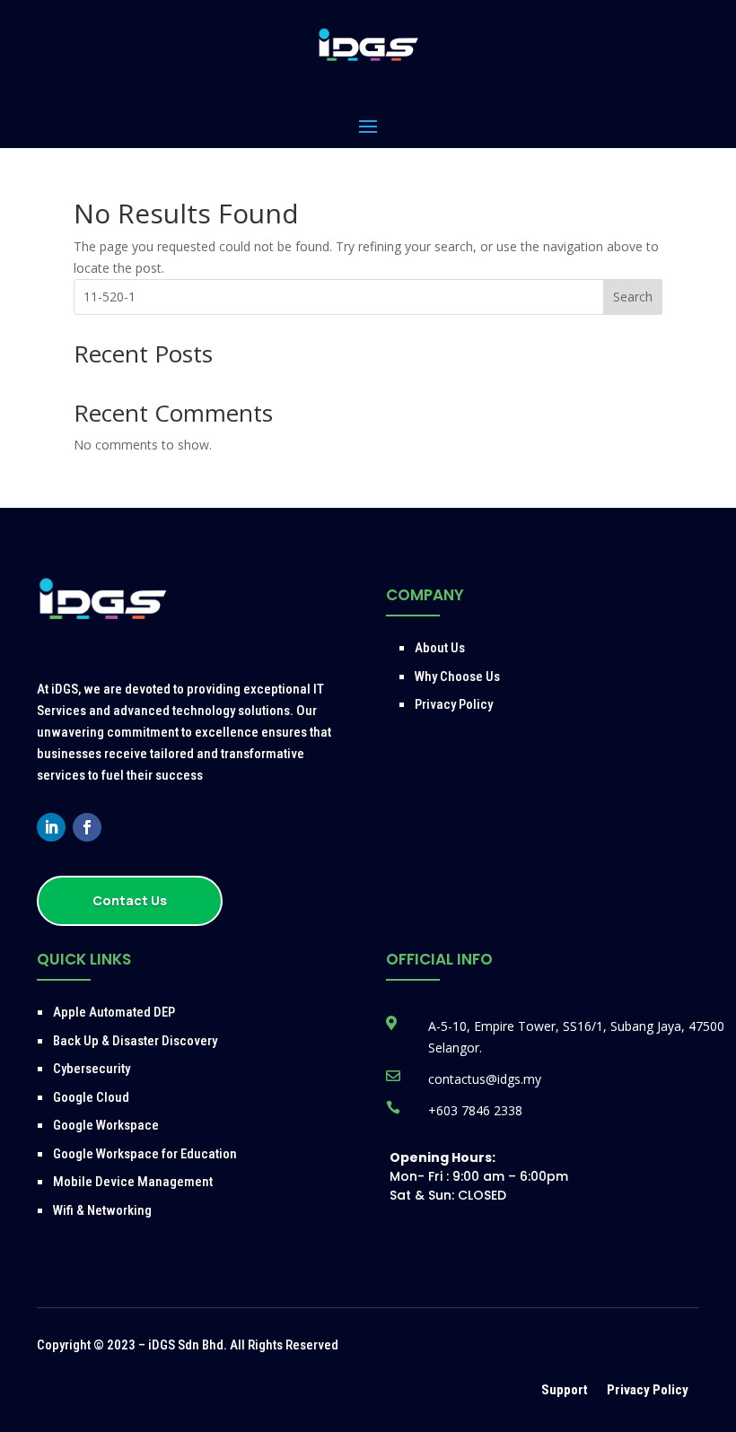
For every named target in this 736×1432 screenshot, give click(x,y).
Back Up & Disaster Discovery (135, 1041)
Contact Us (129, 900)
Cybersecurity (91, 1069)
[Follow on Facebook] (87, 827)
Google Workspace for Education (145, 1154)
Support (566, 1390)
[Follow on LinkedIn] (51, 827)
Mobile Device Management (133, 1182)
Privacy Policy (454, 704)
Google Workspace (106, 1125)
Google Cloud (91, 1097)
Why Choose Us (457, 676)
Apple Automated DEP (114, 1012)
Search (633, 296)
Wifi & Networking (102, 1210)
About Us (440, 648)
